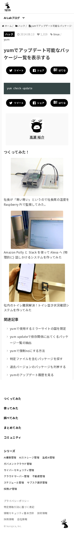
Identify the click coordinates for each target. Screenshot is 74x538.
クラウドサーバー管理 (16, 476)
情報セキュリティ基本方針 (19, 513)
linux (56, 34)
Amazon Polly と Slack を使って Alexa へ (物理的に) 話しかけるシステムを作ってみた (35, 254)
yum (6, 39)
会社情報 (22, 519)
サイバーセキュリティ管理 (19, 470)
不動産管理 (38, 476)
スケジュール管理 (14, 482)
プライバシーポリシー (16, 501)
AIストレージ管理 (29, 457)
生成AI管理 (48, 457)
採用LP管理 (10, 489)
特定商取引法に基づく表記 (19, 507)
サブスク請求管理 (37, 482)
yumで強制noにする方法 (27, 350)
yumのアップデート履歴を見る (32, 374)
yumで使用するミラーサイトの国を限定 (38, 328)
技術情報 (42, 513)
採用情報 (9, 519)
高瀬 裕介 (37, 137)
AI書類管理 (10, 457)
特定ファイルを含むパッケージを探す (36, 358)
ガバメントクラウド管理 (18, 464)
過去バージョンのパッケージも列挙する (38, 366)
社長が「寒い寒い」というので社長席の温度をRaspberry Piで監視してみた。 (36, 202)
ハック (9, 34)
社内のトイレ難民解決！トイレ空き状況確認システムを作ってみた (36, 307)
